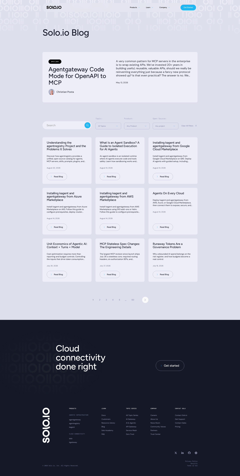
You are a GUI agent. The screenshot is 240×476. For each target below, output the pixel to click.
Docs (104, 415)
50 (133, 299)
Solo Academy (107, 430)
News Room (155, 423)
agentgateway (75, 419)
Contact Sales (180, 423)
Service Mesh (131, 430)
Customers (106, 419)
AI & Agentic (131, 423)
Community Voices (158, 427)
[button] (108, 126)
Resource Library (108, 423)
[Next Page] (145, 300)
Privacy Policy (191, 461)
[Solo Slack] (196, 452)
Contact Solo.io (181, 415)
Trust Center (155, 434)
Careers (153, 415)
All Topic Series (132, 415)
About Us (154, 419)
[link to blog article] (67, 160)
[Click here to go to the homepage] (54, 7)
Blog (103, 427)
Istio (70, 438)
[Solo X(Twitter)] (175, 452)
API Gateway (131, 427)
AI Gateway (130, 419)
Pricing (177, 427)
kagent (72, 427)
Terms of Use (192, 466)
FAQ (103, 434)
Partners (153, 430)
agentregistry (74, 423)
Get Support (180, 419)
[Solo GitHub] (189, 452)
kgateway (73, 442)
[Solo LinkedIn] (182, 452)
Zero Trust (130, 434)
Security (194, 463)
